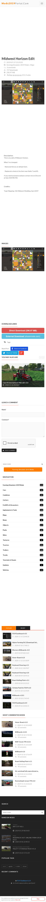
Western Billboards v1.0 (20, 650)
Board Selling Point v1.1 (20, 680)
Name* (4, 410)
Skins (22, 535)
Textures (22, 540)
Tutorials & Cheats (22, 560)
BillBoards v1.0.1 (18, 695)
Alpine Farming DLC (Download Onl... (25, 642)
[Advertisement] (23, 31)
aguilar (11, 866)
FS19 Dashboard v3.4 (19, 703)
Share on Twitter (11, 353)
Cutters (23, 500)
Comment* (5, 420)
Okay (38, 899)
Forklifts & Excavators (23, 505)
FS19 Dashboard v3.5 (19, 633)
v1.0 (4, 866)
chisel (24, 866)
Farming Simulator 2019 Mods (18, 65)
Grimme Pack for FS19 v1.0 (21, 688)
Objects (23, 525)
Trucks (23, 555)
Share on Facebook (20, 349)
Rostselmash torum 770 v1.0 (25, 781)
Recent (23, 628)
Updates (22, 565)
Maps (32, 65)
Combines (23, 495)
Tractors (23, 545)
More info (17, 900)
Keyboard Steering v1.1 (20, 665)
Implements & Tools (23, 510)
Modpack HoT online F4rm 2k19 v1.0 (27, 839)
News (22, 520)
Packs (23, 530)
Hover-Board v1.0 (18, 657)
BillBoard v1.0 (20, 751)
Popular (9, 628)
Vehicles (23, 570)
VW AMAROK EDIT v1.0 (14, 383)
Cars (23, 490)
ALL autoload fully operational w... (27, 771)
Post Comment (10, 450)
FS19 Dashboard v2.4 (24, 881)
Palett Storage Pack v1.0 (24, 849)
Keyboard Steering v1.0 (20, 673)
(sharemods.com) (23, 336)
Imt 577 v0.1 (18, 826)
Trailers (23, 550)
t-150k (18, 866)
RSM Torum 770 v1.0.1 (23, 742)
